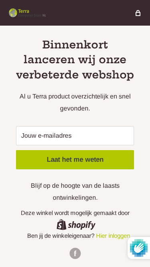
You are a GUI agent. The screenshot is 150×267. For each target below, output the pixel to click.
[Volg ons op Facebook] (75, 253)
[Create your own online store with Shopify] (76, 224)
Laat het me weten (75, 159)
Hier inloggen (113, 235)
